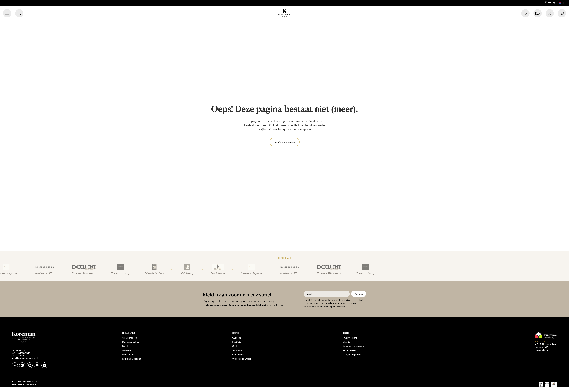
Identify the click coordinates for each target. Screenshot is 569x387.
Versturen (359, 294)
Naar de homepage (284, 142)
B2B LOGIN (552, 3)
